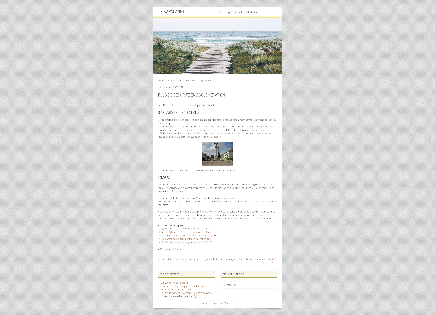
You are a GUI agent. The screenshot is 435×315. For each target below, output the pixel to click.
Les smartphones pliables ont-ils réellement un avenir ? (189, 235)
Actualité (177, 249)
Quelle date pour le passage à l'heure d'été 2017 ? (186, 242)
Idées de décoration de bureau (176, 289)
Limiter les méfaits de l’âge (174, 282)
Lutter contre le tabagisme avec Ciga (179, 296)
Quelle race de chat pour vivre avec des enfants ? (186, 228)
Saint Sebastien (213, 136)
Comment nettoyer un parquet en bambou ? (184, 286)
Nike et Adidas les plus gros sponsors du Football (186, 232)
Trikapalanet (171, 11)
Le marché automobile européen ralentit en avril (186, 238)
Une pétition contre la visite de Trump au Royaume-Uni (189, 259)
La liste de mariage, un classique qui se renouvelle (186, 292)
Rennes (190, 136)
